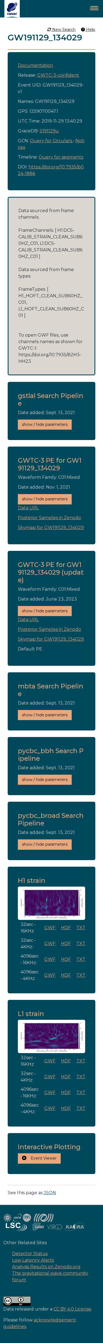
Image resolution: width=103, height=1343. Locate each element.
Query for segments (61, 157)
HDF (66, 927)
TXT (80, 927)
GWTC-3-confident (58, 75)
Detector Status (30, 1253)
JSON (50, 1192)
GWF (49, 927)
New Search (63, 29)
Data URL (28, 507)
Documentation (35, 65)
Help (90, 29)
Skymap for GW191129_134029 (51, 527)
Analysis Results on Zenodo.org (46, 1266)
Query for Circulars (51, 140)
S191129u (49, 130)
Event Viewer (41, 1158)
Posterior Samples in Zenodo (49, 517)
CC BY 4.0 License (72, 1309)
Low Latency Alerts (33, 1260)
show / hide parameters (45, 424)
